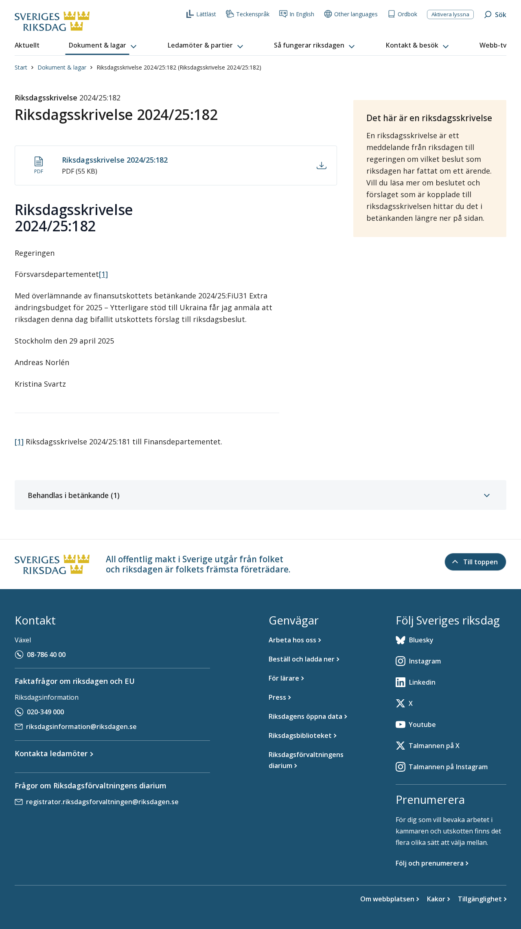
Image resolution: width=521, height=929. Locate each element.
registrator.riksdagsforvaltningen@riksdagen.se (102, 801)
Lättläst (206, 14)
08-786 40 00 (46, 654)
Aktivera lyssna (450, 14)
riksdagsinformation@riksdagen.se (81, 726)
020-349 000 (45, 711)
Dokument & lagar (61, 67)
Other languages (356, 14)
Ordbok (407, 14)
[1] (103, 274)
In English (301, 14)
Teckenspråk (252, 14)
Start (21, 67)
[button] (103, 45)
